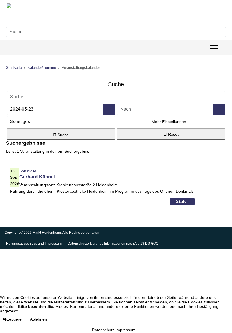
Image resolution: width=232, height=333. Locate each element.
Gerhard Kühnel (37, 176)
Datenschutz (103, 330)
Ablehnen (38, 319)
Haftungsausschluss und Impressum (34, 244)
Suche (62, 135)
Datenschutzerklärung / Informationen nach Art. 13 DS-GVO (113, 244)
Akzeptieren (13, 319)
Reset (173, 134)
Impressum (125, 330)
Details (181, 202)
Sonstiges (28, 171)
